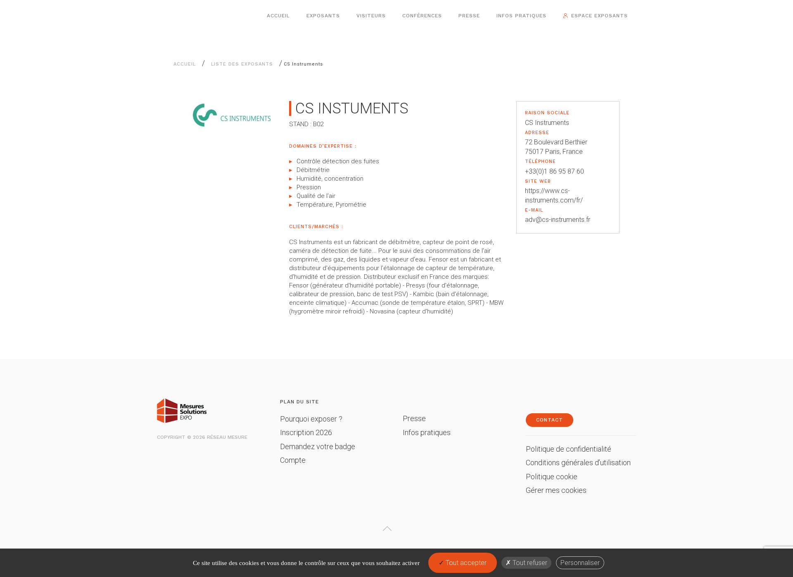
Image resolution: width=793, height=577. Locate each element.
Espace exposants (599, 16)
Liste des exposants (242, 64)
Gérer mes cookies (556, 490)
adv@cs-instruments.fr (557, 220)
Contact (549, 420)
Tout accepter (465, 563)
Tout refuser (529, 563)
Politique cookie (551, 476)
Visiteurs (371, 16)
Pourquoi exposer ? (311, 418)
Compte (293, 460)
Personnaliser (580, 563)
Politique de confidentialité (568, 449)
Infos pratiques (521, 16)
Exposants (323, 16)
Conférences (422, 16)
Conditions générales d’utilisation (578, 462)
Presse (469, 16)
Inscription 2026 (306, 432)
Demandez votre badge (317, 446)
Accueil (278, 16)
